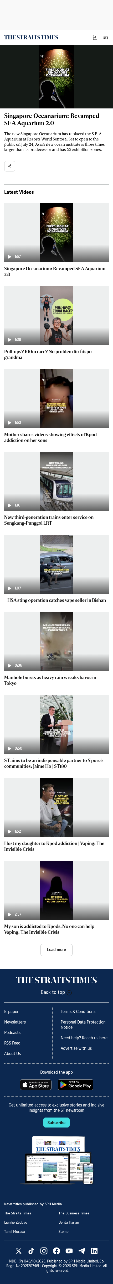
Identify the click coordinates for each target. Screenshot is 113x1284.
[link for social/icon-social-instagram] (44, 1251)
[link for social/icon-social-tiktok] (31, 1251)
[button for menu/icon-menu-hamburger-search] (105, 37)
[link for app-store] (36, 1084)
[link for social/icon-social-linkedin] (94, 1251)
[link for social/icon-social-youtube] (69, 1251)
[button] (95, 37)
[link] (31, 37)
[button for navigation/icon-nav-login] (95, 37)
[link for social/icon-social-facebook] (56, 1251)
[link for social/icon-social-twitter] (18, 1251)
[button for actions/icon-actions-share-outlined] (9, 166)
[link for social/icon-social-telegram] (82, 1251)
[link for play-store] (76, 1084)
